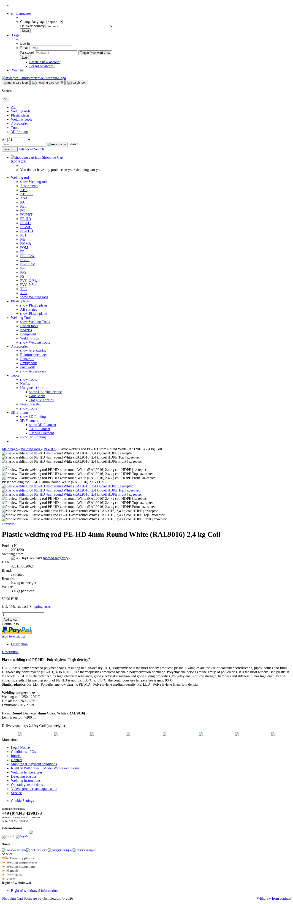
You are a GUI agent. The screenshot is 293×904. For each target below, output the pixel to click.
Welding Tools (21, 119)
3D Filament (29, 421)
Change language (33, 22)
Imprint (16, 756)
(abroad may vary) (56, 558)
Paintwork (27, 367)
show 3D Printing (33, 416)
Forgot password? (42, 66)
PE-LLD (26, 231)
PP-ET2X (27, 256)
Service (16, 793)
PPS (23, 272)
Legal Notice (20, 747)
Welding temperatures (26, 772)
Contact (16, 760)
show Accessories (33, 351)
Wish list (17, 70)
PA (22, 202)
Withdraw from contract (274, 898)
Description (19, 644)
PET (23, 235)
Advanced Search (31, 149)
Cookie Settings (22, 801)
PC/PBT (26, 215)
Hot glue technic (32, 388)
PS (22, 276)
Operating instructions (27, 785)
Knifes (25, 383)
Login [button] (16, 35)
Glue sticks (37, 396)
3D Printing (19, 132)
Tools (15, 128)
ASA (24, 198)
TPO (23, 293)
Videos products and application (34, 789)
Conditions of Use (24, 752)
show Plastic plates (33, 305)
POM (24, 248)
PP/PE (25, 260)
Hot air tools (29, 326)
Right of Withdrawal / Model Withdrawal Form (45, 768)
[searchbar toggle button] (76, 82)
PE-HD (25, 219)
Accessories (19, 123)
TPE (23, 289)
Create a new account (44, 62)
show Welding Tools (35, 322)
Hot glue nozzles (41, 400)
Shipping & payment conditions (34, 764)
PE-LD (25, 223)
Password (27, 52)
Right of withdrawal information (34, 891)
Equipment (28, 334)
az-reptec (8, 523)
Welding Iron (29, 338)
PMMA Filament (41, 433)
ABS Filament (39, 429)
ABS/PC (26, 194)
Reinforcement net (33, 355)
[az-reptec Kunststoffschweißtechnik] (34, 78)
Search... (75, 144)
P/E (22, 239)
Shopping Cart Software (19, 898)
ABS (23, 190)
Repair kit (27, 359)
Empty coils (28, 363)
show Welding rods (34, 182)
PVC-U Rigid (30, 280)
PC (22, 210)
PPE (23, 268)
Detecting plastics (23, 776)
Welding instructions (26, 780)
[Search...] (56, 144)
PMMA (25, 243)
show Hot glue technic (45, 392)
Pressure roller (30, 404)
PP (22, 252)
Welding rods (20, 111)
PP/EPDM (27, 264)
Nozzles (26, 330)
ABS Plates (28, 309)
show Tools (28, 379)
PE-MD (26, 227)
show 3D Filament (42, 425)
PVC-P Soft (28, 285)
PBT (23, 206)
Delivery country (33, 26)
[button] (21, 13)
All (13, 107)
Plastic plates (20, 115)
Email (24, 48)
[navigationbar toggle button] (16, 82)
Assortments (29, 186)
